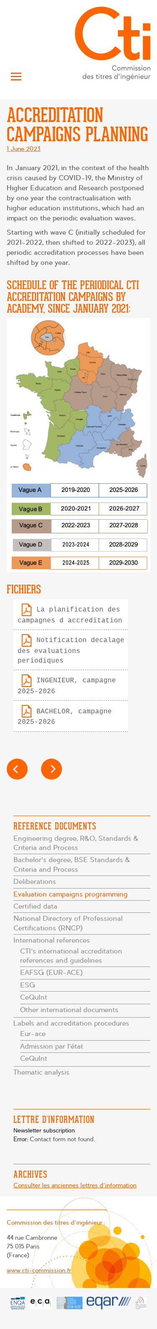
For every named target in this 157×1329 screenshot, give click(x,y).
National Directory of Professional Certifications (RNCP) (68, 923)
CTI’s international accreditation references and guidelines (71, 956)
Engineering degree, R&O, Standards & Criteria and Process (76, 843)
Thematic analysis (41, 1072)
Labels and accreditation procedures (71, 1023)
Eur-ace (33, 1033)
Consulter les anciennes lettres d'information (74, 1185)
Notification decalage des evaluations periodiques (71, 650)
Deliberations (34, 881)
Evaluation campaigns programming (70, 894)
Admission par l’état (51, 1046)
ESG (27, 985)
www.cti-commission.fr (39, 1270)
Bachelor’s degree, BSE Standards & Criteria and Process (71, 864)
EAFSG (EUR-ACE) (51, 972)
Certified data (35, 906)
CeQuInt (33, 997)
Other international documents (69, 1009)
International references (51, 940)
